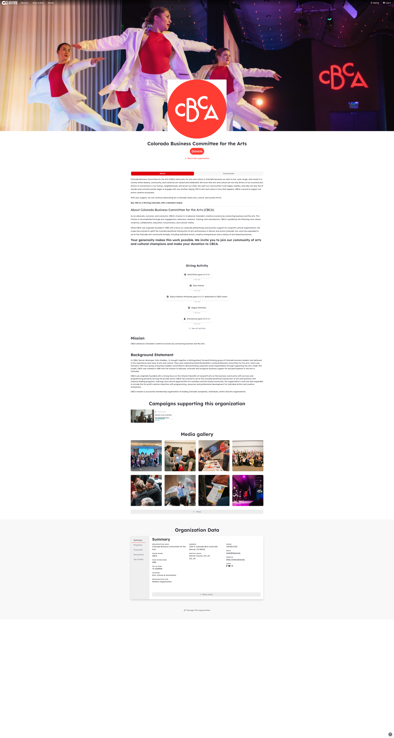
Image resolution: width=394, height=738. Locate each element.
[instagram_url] (232, 566)
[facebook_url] (226, 566)
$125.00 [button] (206, 274)
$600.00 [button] (206, 319)
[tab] (162, 173)
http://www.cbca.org (235, 559)
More (198, 512)
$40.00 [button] (201, 296)
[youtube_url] (229, 566)
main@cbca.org (233, 553)
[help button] (390, 734)
